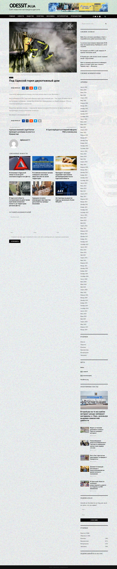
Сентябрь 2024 (84, 148)
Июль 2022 (83, 218)
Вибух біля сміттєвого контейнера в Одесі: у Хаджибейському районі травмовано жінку (93, 38)
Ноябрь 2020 (83, 271)
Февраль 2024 (84, 167)
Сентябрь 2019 (84, 308)
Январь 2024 (83, 170)
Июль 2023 (83, 186)
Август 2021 (83, 247)
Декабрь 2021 (84, 236)
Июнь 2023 (83, 188)
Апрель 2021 (83, 258)
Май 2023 (83, 191)
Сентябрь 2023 (84, 180)
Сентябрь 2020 (84, 276)
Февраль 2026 (84, 103)
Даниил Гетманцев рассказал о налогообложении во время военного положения (97, 470)
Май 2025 (83, 127)
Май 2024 (83, 159)
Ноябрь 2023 (83, 175)
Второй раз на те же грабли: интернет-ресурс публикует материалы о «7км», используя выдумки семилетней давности (94, 416)
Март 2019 (83, 324)
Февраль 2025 (84, 135)
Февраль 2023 (84, 199)
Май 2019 (83, 319)
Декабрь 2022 (84, 204)
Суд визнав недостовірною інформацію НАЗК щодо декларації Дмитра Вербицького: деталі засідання (93, 44)
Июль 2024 (83, 154)
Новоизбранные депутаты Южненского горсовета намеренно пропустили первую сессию (98, 444)
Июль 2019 (83, 313)
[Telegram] (100, 16)
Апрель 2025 (83, 130)
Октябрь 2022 (84, 210)
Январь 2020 (83, 298)
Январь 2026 (83, 106)
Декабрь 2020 (84, 268)
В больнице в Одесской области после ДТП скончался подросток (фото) (19, 174)
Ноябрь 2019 (83, 303)
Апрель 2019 (83, 322)
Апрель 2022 (83, 226)
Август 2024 (83, 151)
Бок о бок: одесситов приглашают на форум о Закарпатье (98, 457)
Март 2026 (83, 100)
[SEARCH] (106, 23)
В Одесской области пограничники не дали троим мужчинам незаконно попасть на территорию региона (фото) (19, 201)
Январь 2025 (83, 138)
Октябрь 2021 (84, 242)
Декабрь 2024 (84, 140)
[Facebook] (94, 16)
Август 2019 (83, 311)
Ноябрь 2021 (83, 239)
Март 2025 (83, 132)
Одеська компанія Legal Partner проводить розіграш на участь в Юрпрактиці (22, 132)
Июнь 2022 (83, 220)
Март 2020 (83, 292)
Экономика (50, 16)
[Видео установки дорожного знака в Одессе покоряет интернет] (84, 430)
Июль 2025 (83, 122)
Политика (40, 16)
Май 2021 (83, 255)
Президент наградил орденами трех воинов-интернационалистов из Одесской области (64, 175)
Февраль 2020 (84, 295)
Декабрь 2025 (84, 108)
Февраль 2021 (84, 263)
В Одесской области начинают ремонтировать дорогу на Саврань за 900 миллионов (98, 485)
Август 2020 (83, 279)
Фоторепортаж (62, 16)
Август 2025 (83, 119)
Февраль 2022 (84, 231)
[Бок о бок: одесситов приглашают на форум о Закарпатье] (84, 457)
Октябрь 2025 (84, 114)
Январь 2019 (83, 329)
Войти (82, 367)
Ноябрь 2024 (83, 143)
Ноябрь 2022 (83, 207)
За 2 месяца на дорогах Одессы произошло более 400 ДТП (64, 200)
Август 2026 (83, 87)
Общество (30, 16)
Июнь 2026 (83, 92)
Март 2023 (83, 196)
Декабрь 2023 (84, 172)
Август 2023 (83, 183)
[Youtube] (96, 16)
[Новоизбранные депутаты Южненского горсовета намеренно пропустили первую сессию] (84, 443)
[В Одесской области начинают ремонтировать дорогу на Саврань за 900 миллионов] (84, 483)
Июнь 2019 (83, 316)
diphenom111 (25, 140)
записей (84, 371)
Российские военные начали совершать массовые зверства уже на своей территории (42, 175)
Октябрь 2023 (84, 178)
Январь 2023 (83, 202)
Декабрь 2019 (84, 300)
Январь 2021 (83, 266)
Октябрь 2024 (84, 146)
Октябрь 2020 (84, 274)
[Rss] (98, 16)
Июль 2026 (83, 90)
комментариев (86, 375)
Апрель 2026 (83, 98)
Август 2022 (83, 215)
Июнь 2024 (83, 156)
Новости (21, 16)
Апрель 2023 (83, 194)
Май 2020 (83, 287)
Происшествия (76, 16)
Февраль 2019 (84, 327)
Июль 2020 (83, 282)
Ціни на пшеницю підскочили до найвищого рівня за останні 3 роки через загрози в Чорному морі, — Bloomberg (93, 64)
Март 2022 (83, 228)
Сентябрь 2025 (84, 116)
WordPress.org (84, 379)
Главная (12, 16)
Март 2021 (83, 260)
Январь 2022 (83, 234)
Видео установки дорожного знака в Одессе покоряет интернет (96, 430)
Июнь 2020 (83, 284)
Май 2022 (83, 223)
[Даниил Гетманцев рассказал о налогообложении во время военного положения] (84, 469)
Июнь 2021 (83, 252)
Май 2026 (83, 95)
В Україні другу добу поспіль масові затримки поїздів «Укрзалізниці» (93, 57)
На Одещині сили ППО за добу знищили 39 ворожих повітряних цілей (93, 51)
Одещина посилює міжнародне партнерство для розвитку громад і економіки (41, 201)
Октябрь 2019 (84, 305)
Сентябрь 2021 (84, 244)
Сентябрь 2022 (84, 212)
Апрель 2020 (83, 289)
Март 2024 (83, 164)
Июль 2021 (83, 250)
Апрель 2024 (83, 162)
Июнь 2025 (83, 124)
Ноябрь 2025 (83, 111)
